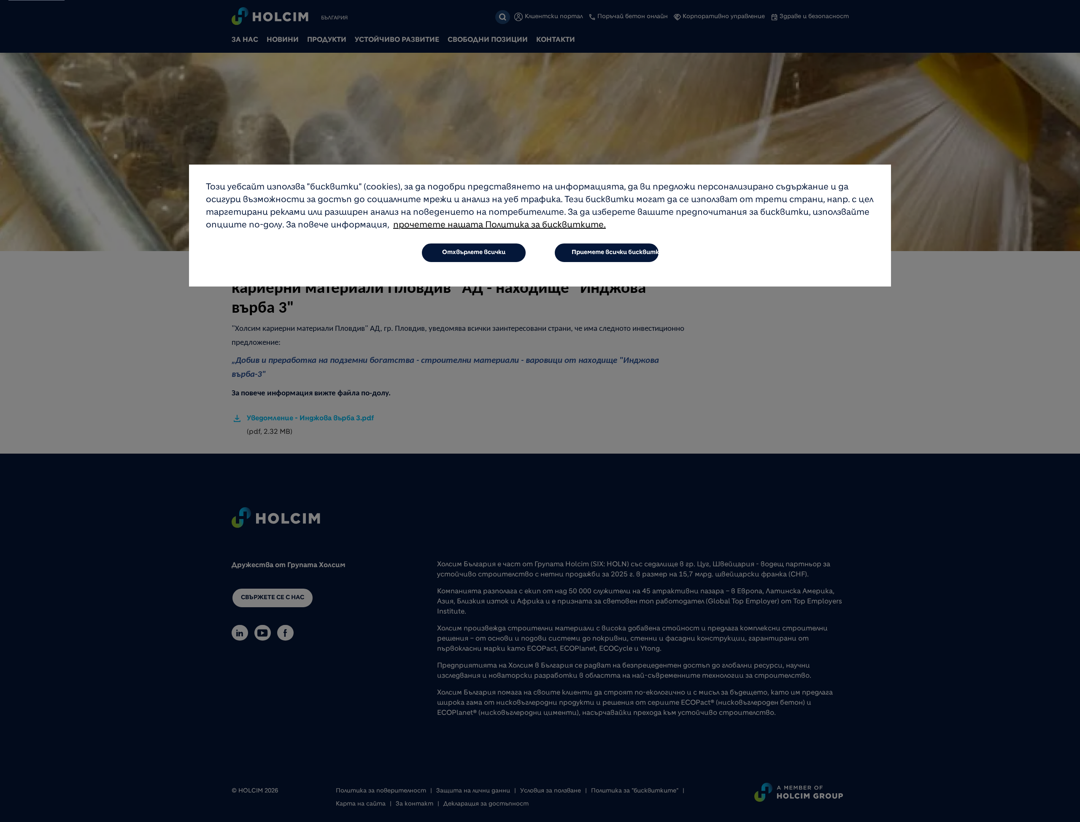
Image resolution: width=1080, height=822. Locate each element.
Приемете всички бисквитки (615, 253)
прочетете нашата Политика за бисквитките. (499, 225)
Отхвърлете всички (473, 253)
